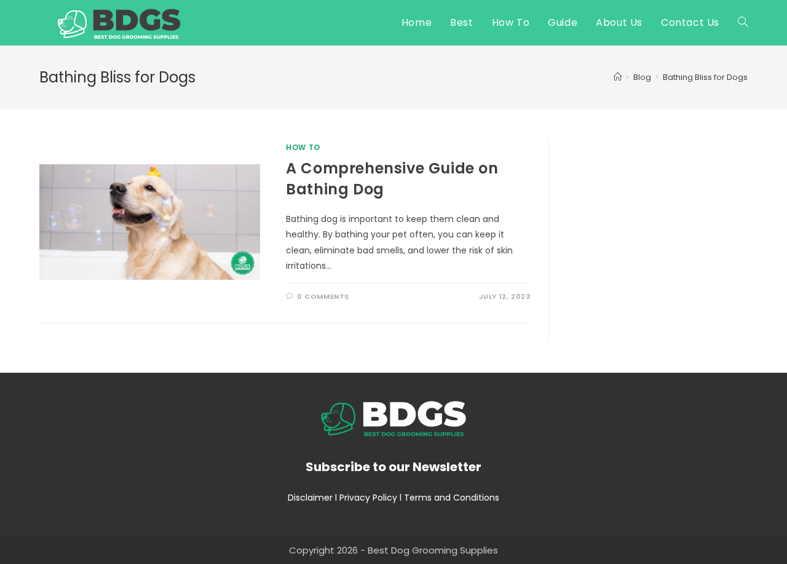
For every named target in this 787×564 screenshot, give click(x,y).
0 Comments (323, 296)
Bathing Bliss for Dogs (705, 77)
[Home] (618, 77)
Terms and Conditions (451, 497)
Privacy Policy (368, 497)
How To (303, 147)
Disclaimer (310, 497)
